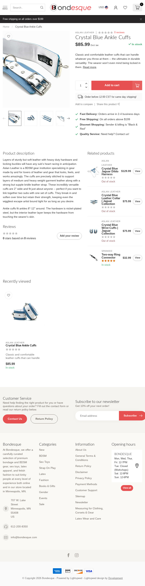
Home (6, 26)
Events (43, 498)
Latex (42, 473)
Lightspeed (76, 578)
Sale (41, 504)
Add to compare (84, 104)
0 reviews (119, 32)
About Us (80, 449)
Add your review (69, 235)
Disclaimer (81, 472)
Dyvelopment (115, 578)
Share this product (107, 104)
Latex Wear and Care (88, 518)
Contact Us (15, 418)
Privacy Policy (83, 478)
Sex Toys (44, 461)
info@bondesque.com (24, 537)
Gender (43, 492)
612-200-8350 (19, 526)
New (41, 449)
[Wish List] (125, 7)
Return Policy (44, 418)
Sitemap (80, 496)
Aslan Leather (84, 33)
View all (127, 488)
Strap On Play (47, 467)
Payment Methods (86, 484)
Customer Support (86, 490)
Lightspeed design (94, 578)
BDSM (43, 455)
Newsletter (81, 502)
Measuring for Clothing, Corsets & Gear (89, 510)
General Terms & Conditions (85, 457)
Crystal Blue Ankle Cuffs (28, 26)
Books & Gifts (47, 486)
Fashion (44, 479)
